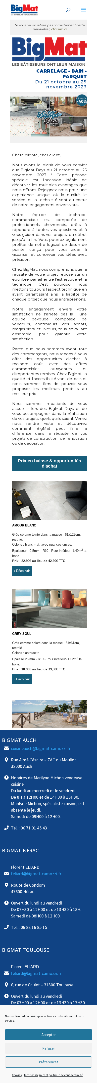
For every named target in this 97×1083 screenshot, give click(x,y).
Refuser (48, 1048)
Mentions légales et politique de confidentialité (53, 1075)
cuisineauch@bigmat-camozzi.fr (41, 748)
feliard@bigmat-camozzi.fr (36, 873)
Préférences (48, 1062)
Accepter (49, 1034)
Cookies (17, 1075)
